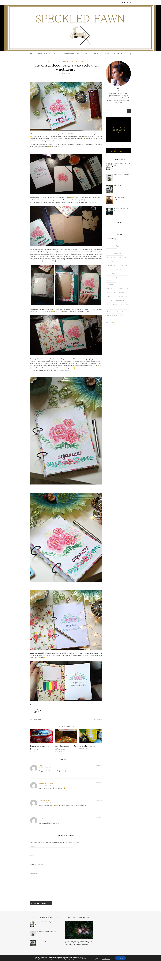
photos (111, 292)
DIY (124, 265)
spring (124, 304)
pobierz (123, 292)
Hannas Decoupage (46, 783)
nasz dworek (68, 54)
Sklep (79, 54)
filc (109, 269)
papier (82, 62)
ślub (124, 315)
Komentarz (34, 874)
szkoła (123, 308)
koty (123, 277)
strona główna (44, 54)
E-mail (32, 855)
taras (110, 311)
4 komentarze (98, 720)
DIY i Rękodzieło (91, 54)
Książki (111, 281)
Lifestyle (118, 54)
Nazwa (33, 846)
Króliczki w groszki (87, 746)
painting (124, 288)
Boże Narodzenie (114, 254)
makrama (111, 288)
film (118, 269)
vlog (120, 311)
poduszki (124, 296)
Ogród (106, 54)
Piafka (41, 818)
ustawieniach (106, 959)
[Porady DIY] (118, 325)
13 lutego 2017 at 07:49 (45, 802)
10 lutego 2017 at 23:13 (45, 768)
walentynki (112, 315)
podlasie (111, 296)
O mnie (56, 54)
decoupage (52, 62)
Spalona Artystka (45, 800)
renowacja (112, 304)
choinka (122, 257)
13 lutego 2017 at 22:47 (45, 820)
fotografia (112, 273)
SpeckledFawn (36, 720)
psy (110, 300)
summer (111, 308)
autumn (111, 250)
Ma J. (40, 766)
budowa (111, 257)
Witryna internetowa (36, 864)
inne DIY (75, 62)
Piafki (71, 134)
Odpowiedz (98, 765)
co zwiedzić (112, 265)
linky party (113, 284)
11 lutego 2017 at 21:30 (45, 785)
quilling (120, 300)
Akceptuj (120, 958)
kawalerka (112, 277)
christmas (112, 261)
